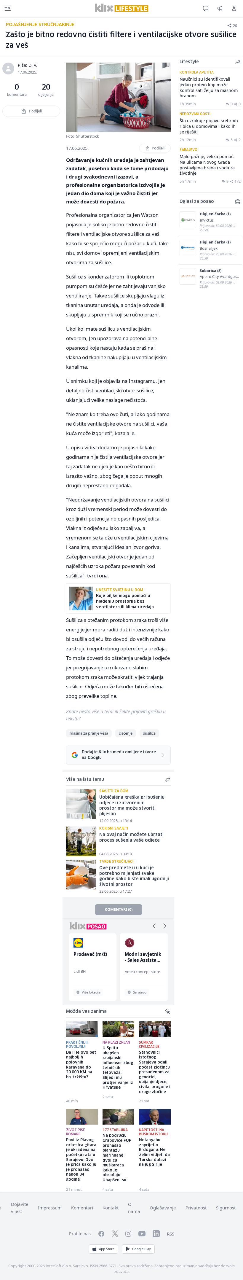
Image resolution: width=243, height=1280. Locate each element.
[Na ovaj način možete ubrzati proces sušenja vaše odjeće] (81, 841)
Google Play (141, 1248)
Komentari (82, 1208)
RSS (170, 1234)
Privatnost (196, 1208)
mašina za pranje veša (89, 733)
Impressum (50, 1208)
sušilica (149, 733)
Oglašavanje (163, 1208)
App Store (106, 1248)
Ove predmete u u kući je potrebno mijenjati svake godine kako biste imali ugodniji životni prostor (134, 876)
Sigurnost (226, 1208)
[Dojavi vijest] (220, 8)
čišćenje (125, 733)
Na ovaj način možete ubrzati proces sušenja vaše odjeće (131, 838)
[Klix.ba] (121, 8)
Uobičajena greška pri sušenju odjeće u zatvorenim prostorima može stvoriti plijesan (131, 805)
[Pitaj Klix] (205, 8)
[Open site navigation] (7, 8)
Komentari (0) (118, 909)
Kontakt (111, 1208)
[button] (154, 925)
